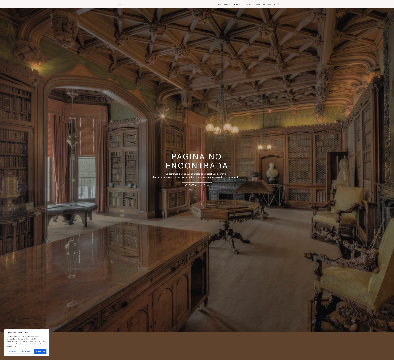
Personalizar (13, 351)
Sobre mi (227, 4)
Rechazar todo (26, 351)
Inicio (219, 4)
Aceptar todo (40, 351)
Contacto (267, 4)
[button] (274, 4)
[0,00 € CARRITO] (278, 4)
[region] (26, 342)
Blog (258, 4)
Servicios (237, 4)
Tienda (248, 4)
